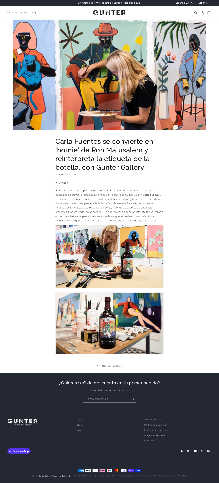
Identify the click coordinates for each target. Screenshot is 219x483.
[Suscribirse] (133, 399)
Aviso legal (183, 476)
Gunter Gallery (45, 476)
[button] (12, 13)
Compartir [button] (64, 183)
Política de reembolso (83, 476)
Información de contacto (164, 476)
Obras (79, 419)
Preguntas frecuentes (155, 435)
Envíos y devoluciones (156, 430)
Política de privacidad (155, 425)
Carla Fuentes (151, 194)
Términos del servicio (126, 476)
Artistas (80, 425)
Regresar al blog (111, 365)
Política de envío (144, 476)
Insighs (79, 430)
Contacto (149, 440)
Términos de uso (152, 419)
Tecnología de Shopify (61, 476)
